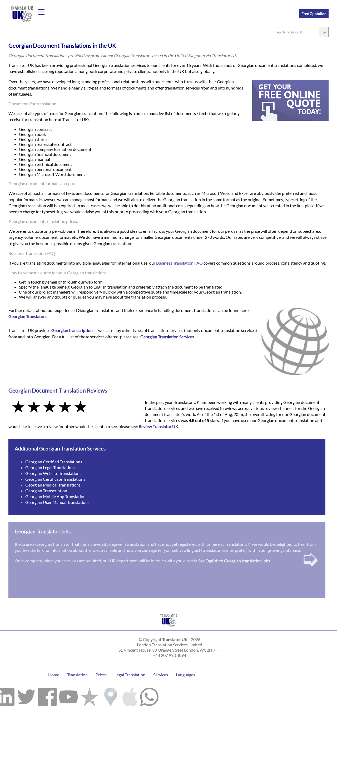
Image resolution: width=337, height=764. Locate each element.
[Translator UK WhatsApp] (149, 695)
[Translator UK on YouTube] (68, 695)
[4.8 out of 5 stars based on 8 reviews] (73, 407)
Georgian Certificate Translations (55, 479)
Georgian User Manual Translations (57, 502)
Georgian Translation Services (167, 336)
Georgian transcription (72, 330)
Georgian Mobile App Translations (56, 496)
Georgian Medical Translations (53, 484)
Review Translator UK (158, 426)
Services (160, 674)
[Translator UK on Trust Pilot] (89, 695)
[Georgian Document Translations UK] (169, 628)
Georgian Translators (27, 316)
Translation (77, 674)
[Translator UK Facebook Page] (47, 695)
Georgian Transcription (46, 490)
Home (53, 674)
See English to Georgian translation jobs (234, 560)
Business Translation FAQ (179, 262)
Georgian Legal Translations (50, 467)
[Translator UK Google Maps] (110, 695)
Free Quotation (313, 13)
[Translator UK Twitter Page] (26, 695)
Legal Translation (130, 674)
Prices (101, 674)
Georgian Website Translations (53, 473)
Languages (185, 674)
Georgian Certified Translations (53, 461)
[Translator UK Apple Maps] (130, 695)
